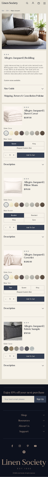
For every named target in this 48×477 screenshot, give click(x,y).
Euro (34, 220)
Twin (10, 288)
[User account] (33, 3)
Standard (34, 215)
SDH (7, 10)
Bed (3, 10)
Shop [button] (24, 415)
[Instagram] (19, 446)
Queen (14, 144)
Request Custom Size (24, 148)
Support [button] (24, 431)
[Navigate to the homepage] (10, 3)
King (34, 144)
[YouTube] (35, 446)
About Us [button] (24, 426)
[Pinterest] (27, 446)
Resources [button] (24, 420)
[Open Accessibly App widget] (24, 451)
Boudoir (14, 215)
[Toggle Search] (27, 3)
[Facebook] (12, 446)
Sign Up (40, 399)
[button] (24, 88)
